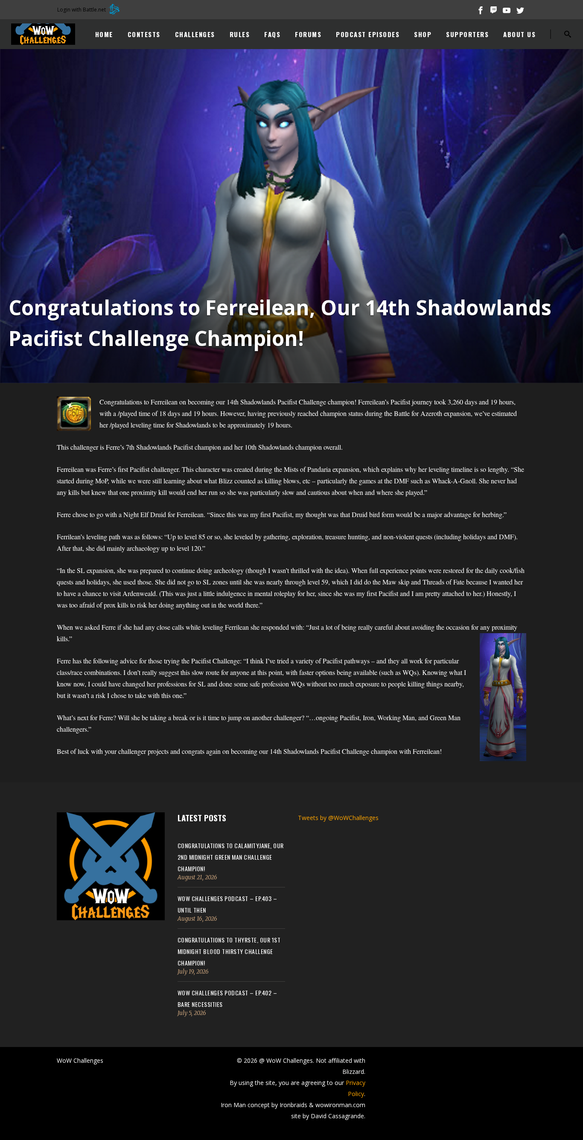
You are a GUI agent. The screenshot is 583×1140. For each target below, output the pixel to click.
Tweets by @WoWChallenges (338, 818)
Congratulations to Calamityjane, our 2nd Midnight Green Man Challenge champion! (231, 857)
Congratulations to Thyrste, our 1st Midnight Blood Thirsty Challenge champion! (229, 951)
